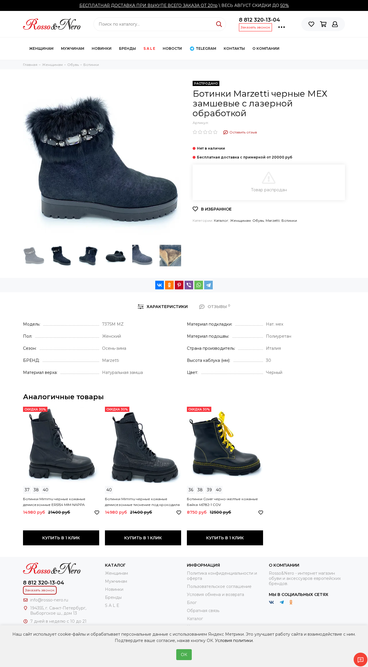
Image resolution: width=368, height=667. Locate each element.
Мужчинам (72, 48)
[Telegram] (208, 285)
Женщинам (41, 48)
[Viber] (189, 285)
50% (284, 5)
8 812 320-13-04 (259, 20)
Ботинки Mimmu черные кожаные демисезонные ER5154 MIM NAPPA (54, 502)
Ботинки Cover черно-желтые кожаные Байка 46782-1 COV (222, 502)
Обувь (258, 220)
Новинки (102, 48)
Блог (192, 602)
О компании (265, 48)
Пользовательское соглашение (219, 586)
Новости (172, 48)
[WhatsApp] (198, 285)
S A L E (149, 48)
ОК (184, 654)
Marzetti (273, 220)
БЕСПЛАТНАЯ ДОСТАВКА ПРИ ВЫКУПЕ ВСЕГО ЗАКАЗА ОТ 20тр (148, 5)
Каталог (221, 220)
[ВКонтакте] (159, 285)
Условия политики (234, 640)
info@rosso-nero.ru (49, 600)
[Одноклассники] (169, 285)
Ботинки (289, 220)
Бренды (127, 48)
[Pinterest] (179, 285)
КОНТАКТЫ (234, 48)
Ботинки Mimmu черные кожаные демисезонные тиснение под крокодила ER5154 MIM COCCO (142, 502)
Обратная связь (203, 610)
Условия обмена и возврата (215, 594)
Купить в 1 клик (61, 537)
